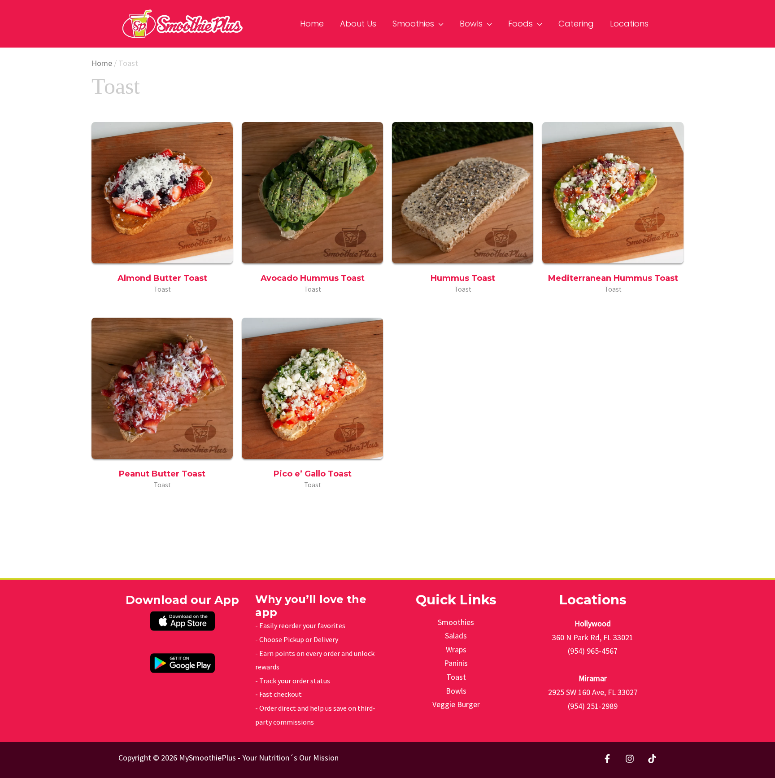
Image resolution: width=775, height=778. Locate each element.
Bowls (471, 23)
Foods (520, 23)
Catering (576, 23)
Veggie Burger (456, 704)
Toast (456, 677)
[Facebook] (607, 758)
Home (312, 23)
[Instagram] (629, 758)
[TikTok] (652, 758)
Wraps (456, 649)
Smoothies (413, 23)
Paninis (456, 663)
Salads (456, 635)
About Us (358, 23)
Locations (629, 23)
